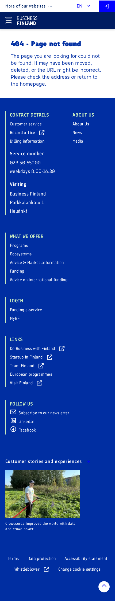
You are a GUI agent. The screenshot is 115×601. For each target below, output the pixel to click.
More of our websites (25, 6)
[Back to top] (104, 586)
